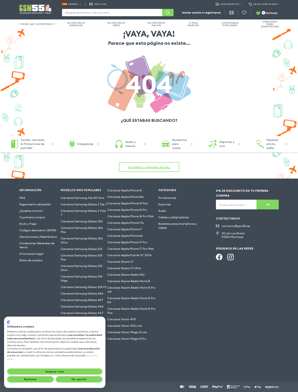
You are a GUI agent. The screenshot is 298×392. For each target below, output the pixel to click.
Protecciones (167, 198)
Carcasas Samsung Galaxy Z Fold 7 (83, 213)
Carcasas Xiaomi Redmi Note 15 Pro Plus (131, 311)
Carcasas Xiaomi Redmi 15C (126, 274)
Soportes (164, 204)
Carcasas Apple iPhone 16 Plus (127, 203)
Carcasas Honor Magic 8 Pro (126, 339)
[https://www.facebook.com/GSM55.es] (219, 257)
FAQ (22, 198)
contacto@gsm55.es (236, 226)
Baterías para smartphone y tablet (177, 226)
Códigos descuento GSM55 (37, 230)
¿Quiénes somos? (31, 211)
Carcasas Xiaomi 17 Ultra (124, 268)
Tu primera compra (32, 217)
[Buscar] (168, 12)
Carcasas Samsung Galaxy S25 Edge (82, 278)
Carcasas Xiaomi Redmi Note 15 (128, 281)
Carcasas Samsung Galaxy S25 (82, 249)
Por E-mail (100, 4)
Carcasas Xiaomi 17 (120, 261)
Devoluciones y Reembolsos (38, 237)
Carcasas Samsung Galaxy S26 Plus (82, 230)
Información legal (31, 254)
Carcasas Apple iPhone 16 (124, 190)
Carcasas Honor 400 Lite (124, 326)
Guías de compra (30, 260)
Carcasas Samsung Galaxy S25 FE (83, 287)
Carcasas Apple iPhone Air (125, 236)
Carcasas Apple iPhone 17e (125, 223)
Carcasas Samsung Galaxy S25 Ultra (82, 268)
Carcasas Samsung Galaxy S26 (82, 221)
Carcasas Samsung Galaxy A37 (82, 313)
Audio (162, 211)
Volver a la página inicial (149, 167)
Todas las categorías (35, 24)
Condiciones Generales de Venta (36, 245)
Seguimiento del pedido (35, 204)
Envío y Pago (28, 224)
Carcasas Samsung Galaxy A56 (82, 293)
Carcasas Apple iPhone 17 (124, 229)
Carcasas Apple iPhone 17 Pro (127, 242)
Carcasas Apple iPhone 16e (125, 197)
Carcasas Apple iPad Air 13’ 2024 (129, 255)
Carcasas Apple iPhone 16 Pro (127, 210)
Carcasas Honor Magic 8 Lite (127, 332)
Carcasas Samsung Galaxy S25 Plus (82, 257)
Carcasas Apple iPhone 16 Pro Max (130, 216)
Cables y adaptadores (173, 217)
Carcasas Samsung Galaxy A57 (82, 300)
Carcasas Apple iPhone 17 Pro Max (130, 249)
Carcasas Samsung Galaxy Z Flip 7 (84, 204)
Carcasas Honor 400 (121, 319)
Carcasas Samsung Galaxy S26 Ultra (82, 240)
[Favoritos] (244, 13)
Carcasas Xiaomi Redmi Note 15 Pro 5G (131, 300)
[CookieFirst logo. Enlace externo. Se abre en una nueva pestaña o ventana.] (8, 322)
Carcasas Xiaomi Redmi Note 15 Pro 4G (131, 289)
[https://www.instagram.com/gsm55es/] (230, 257)
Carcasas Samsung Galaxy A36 (82, 306)
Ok (268, 204)
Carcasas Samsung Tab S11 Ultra (82, 198)
